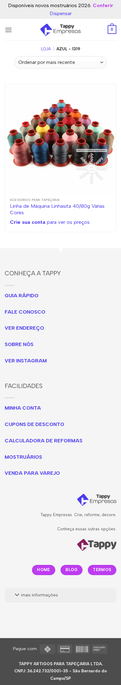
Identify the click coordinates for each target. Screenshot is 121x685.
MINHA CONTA (23, 408)
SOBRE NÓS (19, 344)
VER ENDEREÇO (24, 328)
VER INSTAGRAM (26, 361)
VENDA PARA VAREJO (32, 473)
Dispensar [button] (61, 13)
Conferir (103, 5)
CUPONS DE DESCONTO (34, 424)
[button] (8, 29)
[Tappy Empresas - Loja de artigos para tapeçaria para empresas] (60, 30)
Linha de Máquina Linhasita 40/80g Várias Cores (57, 209)
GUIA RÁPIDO (21, 296)
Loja (46, 49)
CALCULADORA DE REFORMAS (44, 441)
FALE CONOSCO (25, 312)
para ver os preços (50, 222)
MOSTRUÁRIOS (23, 457)
